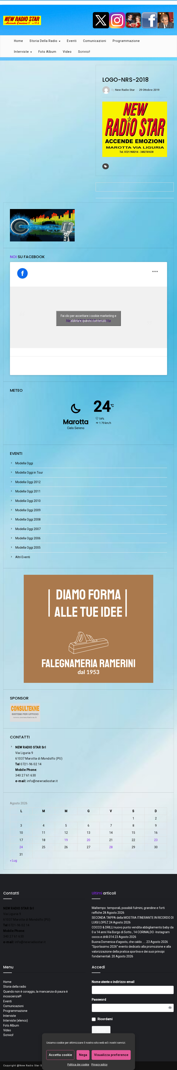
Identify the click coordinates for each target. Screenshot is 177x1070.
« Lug (13, 860)
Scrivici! (84, 51)
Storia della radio (44, 41)
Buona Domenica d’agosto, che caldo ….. (119, 942)
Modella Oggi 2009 (28, 510)
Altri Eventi (22, 557)
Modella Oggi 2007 (28, 529)
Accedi (101, 1031)
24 (21, 847)
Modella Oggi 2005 (28, 547)
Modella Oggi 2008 (28, 519)
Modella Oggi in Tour (29, 472)
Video (67, 51)
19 (66, 840)
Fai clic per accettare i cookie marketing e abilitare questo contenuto (88, 318)
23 (156, 840)
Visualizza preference (111, 1055)
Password (99, 999)
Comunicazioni (94, 41)
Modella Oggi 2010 (28, 501)
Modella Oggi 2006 (28, 538)
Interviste (22, 51)
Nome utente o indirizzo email (113, 982)
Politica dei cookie (78, 1064)
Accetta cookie (60, 1055)
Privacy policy (99, 1064)
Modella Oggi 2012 (28, 482)
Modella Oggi (24, 463)
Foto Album (47, 51)
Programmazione (126, 41)
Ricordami (105, 1019)
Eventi (72, 41)
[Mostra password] (170, 1008)
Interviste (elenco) (15, 1020)
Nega (83, 1055)
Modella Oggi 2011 (28, 491)
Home (18, 41)
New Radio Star (125, 89)
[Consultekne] (25, 712)
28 (111, 847)
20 (88, 840)
